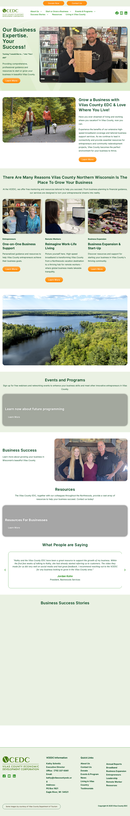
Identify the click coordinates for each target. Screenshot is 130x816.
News (83, 777)
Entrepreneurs (113, 774)
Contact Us (86, 767)
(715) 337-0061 (61, 770)
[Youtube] (9, 776)
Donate (84, 770)
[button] (53, 3)
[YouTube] (121, 13)
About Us (85, 763)
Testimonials (87, 788)
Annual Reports (114, 764)
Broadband (111, 767)
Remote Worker (114, 782)
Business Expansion (116, 771)
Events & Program (90, 774)
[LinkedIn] (125, 13)
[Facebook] (117, 13)
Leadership (111, 778)
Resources (111, 785)
